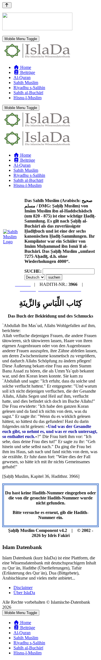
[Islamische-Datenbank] (37, 57)
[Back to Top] (7, 5)
